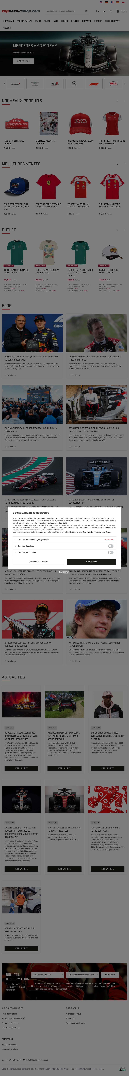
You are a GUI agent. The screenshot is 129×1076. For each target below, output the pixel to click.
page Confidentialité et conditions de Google (95, 532)
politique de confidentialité (57, 523)
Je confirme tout (91, 562)
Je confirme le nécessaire (38, 562)
